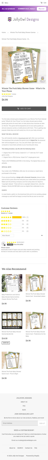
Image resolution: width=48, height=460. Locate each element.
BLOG (24, 410)
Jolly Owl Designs (18, 456)
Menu (6, 3)
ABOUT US (24, 402)
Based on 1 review (6, 213)
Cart (44, 3)
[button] (6, 94)
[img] (11, 242)
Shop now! (41, 8)
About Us (12, 448)
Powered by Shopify (32, 456)
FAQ (24, 406)
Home (4, 32)
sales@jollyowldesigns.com (27, 440)
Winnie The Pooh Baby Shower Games (23, 32)
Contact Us (28, 448)
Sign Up (42, 423)
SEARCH (20, 448)
